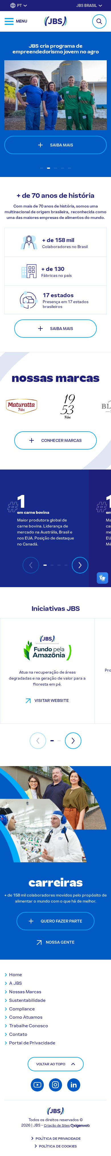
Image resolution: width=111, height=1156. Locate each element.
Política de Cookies (58, 1146)
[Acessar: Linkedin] (73, 1084)
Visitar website (51, 700)
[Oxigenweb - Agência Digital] (80, 1125)
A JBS (15, 983)
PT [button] (19, 5)
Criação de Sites (57, 1125)
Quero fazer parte (61, 921)
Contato (18, 1034)
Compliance (22, 1009)
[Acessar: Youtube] (37, 1084)
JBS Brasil (86, 5)
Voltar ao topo (50, 1064)
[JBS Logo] (55, 21)
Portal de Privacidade (32, 1043)
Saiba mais (61, 328)
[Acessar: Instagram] (55, 1084)
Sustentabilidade (27, 1000)
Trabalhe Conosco (28, 1025)
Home (15, 974)
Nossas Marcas (25, 991)
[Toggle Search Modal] (99, 21)
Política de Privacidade (58, 1139)
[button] (41, 168)
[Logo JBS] (55, 1111)
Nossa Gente (60, 942)
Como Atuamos (25, 1017)
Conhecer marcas (61, 440)
